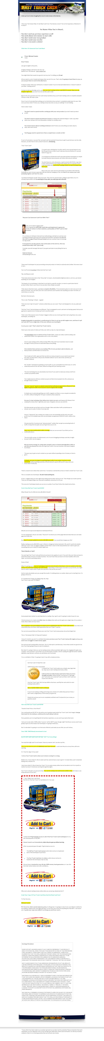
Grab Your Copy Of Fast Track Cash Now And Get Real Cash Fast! (41, 895)
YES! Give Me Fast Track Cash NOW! (32, 704)
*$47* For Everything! (39, 737)
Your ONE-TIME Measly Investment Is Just (34, 731)
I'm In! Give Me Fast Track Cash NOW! (32, 488)
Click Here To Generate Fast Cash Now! (33, 48)
